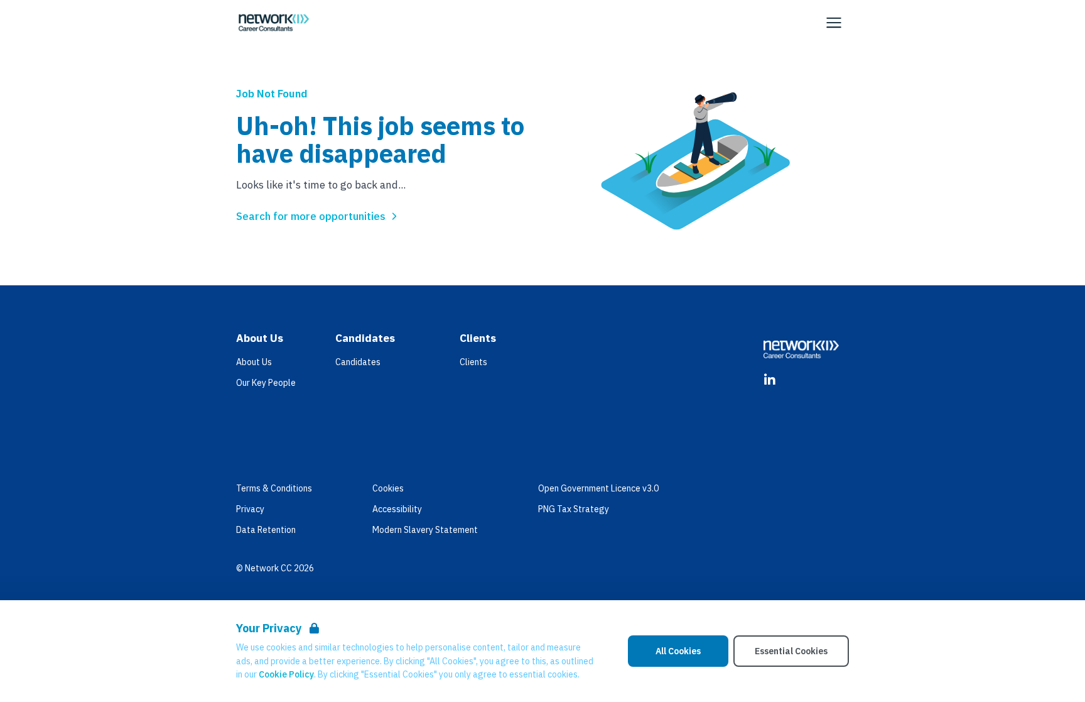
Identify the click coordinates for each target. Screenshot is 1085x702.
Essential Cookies (791, 651)
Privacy (250, 509)
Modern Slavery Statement (425, 529)
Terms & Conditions (274, 488)
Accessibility (397, 509)
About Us (254, 362)
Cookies (388, 488)
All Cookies (678, 651)
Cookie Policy (286, 674)
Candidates (358, 362)
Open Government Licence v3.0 (598, 488)
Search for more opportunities (311, 216)
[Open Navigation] (834, 23)
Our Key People (266, 382)
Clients (473, 362)
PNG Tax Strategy (573, 509)
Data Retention (266, 529)
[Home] (273, 22)
